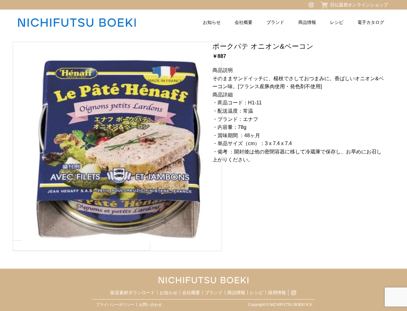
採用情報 (277, 292)
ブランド (275, 22)
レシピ (336, 22)
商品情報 (307, 22)
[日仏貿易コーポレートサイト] (92, 22)
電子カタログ (370, 22)
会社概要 (243, 22)
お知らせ (212, 22)
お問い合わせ (150, 305)
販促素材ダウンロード (132, 292)
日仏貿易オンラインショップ (359, 4)
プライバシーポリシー (115, 305)
